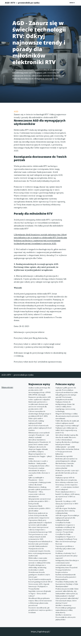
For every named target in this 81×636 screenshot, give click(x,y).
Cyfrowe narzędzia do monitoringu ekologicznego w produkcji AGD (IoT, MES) (39, 413)
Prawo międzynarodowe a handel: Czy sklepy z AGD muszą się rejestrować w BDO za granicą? (67, 495)
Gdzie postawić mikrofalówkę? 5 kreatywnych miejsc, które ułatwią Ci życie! (67, 600)
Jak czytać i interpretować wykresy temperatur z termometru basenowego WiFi (40, 529)
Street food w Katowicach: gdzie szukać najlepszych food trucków (39, 428)
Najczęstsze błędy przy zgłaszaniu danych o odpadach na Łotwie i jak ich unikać (40, 522)
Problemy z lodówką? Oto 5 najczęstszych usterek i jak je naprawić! (67, 555)
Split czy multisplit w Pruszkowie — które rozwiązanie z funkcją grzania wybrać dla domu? (39, 481)
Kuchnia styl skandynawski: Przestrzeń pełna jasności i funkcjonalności (66, 577)
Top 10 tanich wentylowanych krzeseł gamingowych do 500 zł (40, 580)
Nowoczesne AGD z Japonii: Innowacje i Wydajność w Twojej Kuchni (38, 586)
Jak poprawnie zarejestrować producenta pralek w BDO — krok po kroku (39, 501)
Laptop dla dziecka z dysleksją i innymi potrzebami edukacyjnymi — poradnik (67, 444)
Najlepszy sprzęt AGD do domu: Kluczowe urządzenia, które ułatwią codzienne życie (67, 480)
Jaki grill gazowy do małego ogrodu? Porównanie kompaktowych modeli (66, 397)
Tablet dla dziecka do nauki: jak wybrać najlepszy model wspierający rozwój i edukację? (67, 423)
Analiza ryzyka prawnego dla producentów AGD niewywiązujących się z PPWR (39, 390)
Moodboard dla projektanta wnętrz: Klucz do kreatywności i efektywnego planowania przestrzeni (40, 601)
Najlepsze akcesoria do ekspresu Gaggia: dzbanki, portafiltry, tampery (38, 449)
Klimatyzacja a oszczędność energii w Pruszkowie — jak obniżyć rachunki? (39, 435)
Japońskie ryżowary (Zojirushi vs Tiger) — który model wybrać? (39, 593)
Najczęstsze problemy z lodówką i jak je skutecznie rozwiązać (65, 548)
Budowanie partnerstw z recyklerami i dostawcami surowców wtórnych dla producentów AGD (38, 405)
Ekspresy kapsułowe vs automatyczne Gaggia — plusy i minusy (40, 456)
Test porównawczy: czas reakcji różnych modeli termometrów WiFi (37, 536)
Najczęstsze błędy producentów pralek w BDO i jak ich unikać (39, 508)
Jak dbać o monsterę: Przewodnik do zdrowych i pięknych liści (66, 617)
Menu (72, 3)
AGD (16, 111)
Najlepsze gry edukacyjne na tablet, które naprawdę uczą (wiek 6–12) (66, 430)
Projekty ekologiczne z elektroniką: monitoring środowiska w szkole (37, 567)
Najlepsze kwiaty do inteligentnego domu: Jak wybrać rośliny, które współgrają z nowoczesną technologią (65, 406)
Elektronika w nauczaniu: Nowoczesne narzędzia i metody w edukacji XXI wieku (39, 560)
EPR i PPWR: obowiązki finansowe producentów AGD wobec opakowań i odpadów (39, 397)
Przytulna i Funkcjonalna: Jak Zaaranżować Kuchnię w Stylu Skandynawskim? (67, 584)
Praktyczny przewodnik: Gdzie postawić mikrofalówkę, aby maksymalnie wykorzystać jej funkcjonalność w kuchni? (67, 592)
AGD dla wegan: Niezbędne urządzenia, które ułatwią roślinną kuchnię (66, 510)
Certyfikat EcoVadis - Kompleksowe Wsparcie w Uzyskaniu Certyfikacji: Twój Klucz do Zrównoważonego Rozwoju (66, 539)
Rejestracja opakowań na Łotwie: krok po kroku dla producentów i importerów (38, 515)
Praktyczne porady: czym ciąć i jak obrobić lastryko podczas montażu (67, 472)
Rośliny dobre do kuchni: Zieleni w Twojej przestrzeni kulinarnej (67, 451)
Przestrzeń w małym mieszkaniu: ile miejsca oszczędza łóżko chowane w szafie (39, 471)
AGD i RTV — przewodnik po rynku (22, 2)
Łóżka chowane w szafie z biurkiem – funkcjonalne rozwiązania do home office (38, 463)
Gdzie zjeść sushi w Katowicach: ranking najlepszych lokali (36, 420)
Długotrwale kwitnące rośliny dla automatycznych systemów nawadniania (67, 416)
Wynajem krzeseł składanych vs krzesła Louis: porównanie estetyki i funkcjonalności (40, 543)
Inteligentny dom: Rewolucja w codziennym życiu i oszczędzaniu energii (67, 562)
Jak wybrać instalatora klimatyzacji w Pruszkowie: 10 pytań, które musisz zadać (39, 442)
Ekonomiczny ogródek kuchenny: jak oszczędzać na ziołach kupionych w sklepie (66, 458)
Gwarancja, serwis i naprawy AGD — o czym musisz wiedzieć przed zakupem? (67, 487)
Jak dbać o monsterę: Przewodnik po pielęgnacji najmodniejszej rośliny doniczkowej (65, 608)
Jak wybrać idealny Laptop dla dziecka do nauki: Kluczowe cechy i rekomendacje (67, 437)
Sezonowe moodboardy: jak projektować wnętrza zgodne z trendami (40, 610)
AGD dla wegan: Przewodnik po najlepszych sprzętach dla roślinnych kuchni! (67, 517)
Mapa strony (7, 387)
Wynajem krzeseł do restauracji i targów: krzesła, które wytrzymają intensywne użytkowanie (39, 552)
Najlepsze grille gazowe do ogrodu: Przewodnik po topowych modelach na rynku (67, 390)
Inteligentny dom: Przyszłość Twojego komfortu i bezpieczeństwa (67, 569)
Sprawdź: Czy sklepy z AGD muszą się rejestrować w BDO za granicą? (67, 503)
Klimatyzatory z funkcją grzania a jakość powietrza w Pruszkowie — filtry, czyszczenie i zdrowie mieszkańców (39, 491)
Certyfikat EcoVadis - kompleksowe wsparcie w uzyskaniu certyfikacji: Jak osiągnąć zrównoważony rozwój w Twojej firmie (65, 527)
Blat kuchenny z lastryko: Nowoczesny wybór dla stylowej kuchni (65, 465)
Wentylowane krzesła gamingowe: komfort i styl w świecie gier (39, 574)
